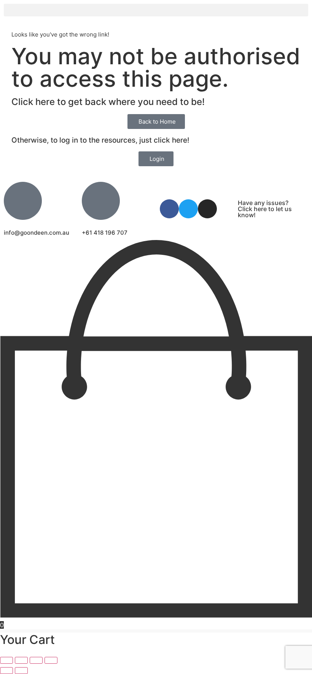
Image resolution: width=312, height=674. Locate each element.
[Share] (36, 660)
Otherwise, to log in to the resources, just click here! (100, 140)
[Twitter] (188, 208)
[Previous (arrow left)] (6, 670)
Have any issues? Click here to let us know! (265, 209)
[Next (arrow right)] (21, 670)
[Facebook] (169, 208)
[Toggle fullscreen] (21, 660)
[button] (156, 10)
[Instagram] (207, 208)
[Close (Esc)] (51, 660)
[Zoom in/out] (6, 660)
